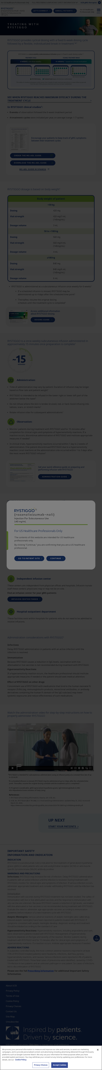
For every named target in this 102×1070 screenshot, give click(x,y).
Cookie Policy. (21, 1059)
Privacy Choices (41, 1065)
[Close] (98, 1050)
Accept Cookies (59, 1065)
